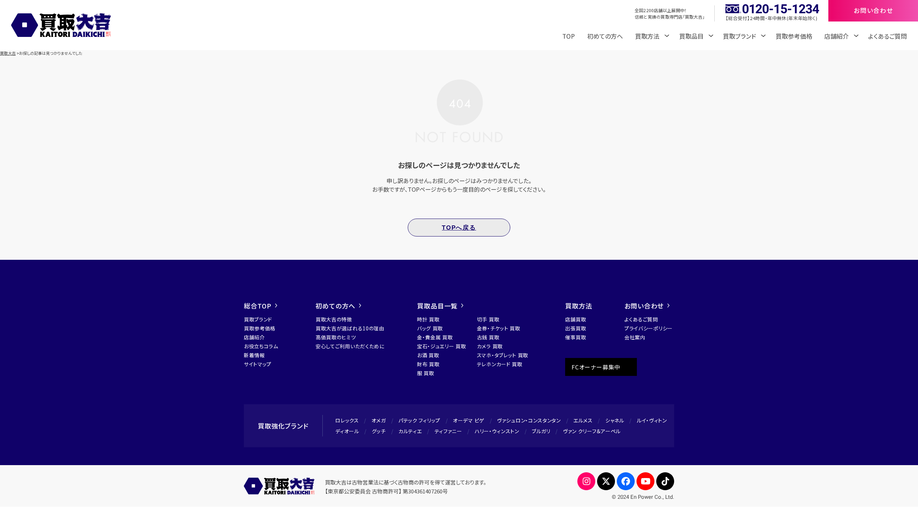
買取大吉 (8, 53)
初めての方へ (605, 36)
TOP (568, 36)
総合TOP (257, 305)
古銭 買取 (488, 337)
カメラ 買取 (490, 346)
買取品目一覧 (437, 305)
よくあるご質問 (887, 36)
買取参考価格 (794, 36)
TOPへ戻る (459, 227)
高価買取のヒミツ (336, 337)
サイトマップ (257, 364)
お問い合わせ (644, 305)
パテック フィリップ (419, 420)
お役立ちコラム (261, 346)
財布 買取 (428, 364)
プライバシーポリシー (648, 328)
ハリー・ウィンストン (497, 431)
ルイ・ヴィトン (652, 420)
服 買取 (425, 373)
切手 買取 (488, 319)
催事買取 (575, 337)
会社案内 (634, 337)
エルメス (583, 420)
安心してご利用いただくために (350, 346)
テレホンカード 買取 (499, 364)
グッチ (379, 431)
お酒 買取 (428, 355)
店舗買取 (575, 319)
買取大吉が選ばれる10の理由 (350, 328)
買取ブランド (258, 319)
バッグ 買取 (430, 328)
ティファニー (448, 431)
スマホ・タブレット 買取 (502, 355)
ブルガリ (541, 431)
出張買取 (575, 328)
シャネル (614, 420)
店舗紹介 (254, 337)
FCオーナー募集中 (596, 367)
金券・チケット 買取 (498, 328)
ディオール (347, 431)
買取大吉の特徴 (334, 319)
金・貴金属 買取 (435, 337)
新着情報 (254, 355)
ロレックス (347, 420)
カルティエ (410, 431)
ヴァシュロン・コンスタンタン (529, 420)
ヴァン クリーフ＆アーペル (592, 431)
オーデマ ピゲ (468, 420)
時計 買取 (428, 319)
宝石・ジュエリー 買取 (441, 346)
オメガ (379, 420)
